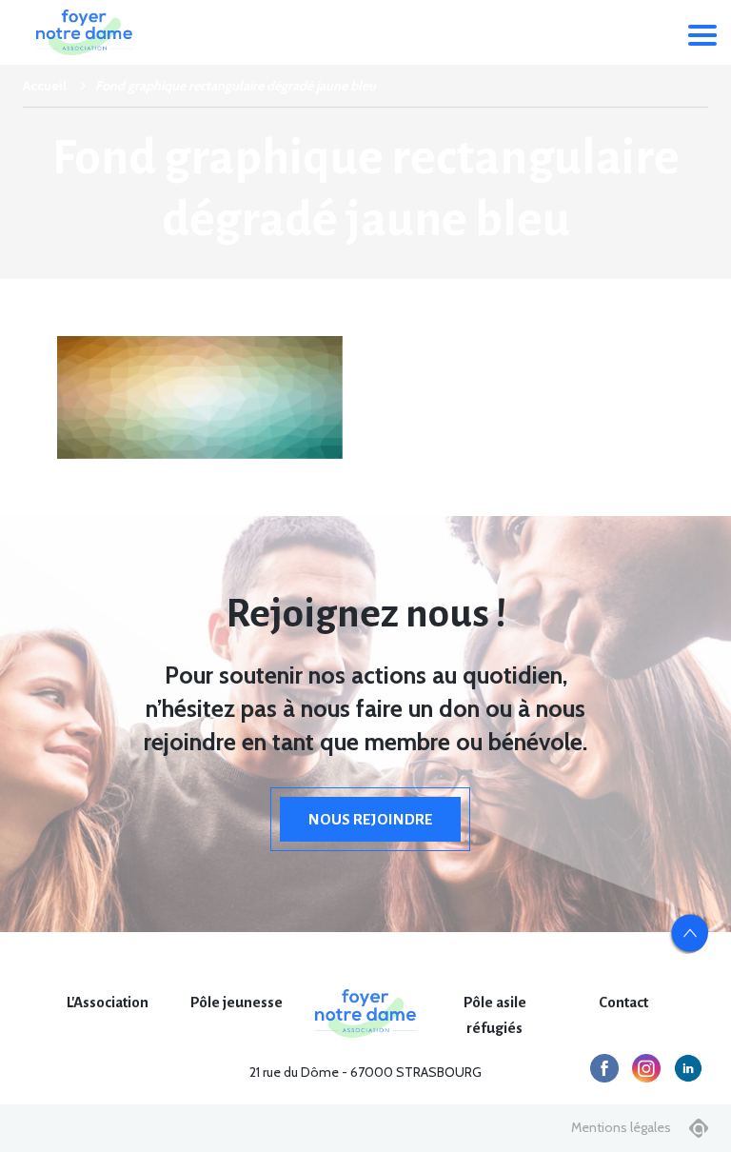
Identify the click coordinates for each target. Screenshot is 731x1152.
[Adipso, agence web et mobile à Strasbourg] (698, 1128)
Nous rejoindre (370, 819)
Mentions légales (621, 1127)
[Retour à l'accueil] (83, 32)
